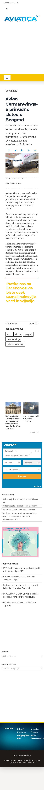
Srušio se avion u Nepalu (30, 417)
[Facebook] (9, 150)
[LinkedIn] (22, 150)
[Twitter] (15, 150)
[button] (6, 416)
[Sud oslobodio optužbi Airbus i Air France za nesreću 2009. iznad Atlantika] (13, 403)
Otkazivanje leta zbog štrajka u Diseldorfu (20, 506)
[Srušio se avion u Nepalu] (30, 403)
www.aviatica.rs (28, 763)
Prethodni (12, 323)
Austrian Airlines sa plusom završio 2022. (20, 513)
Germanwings (13, 339)
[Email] (35, 150)
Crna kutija (11, 90)
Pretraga (22, 476)
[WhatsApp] (29, 150)
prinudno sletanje (15, 344)
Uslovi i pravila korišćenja (22, 755)
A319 (9, 334)
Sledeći (33, 323)
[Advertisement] (22, 49)
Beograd (28, 334)
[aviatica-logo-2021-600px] (22, 15)
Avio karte (37, 486)
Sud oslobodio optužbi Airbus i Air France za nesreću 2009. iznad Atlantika (13, 421)
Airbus (18, 334)
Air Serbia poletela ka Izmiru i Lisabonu (19, 509)
